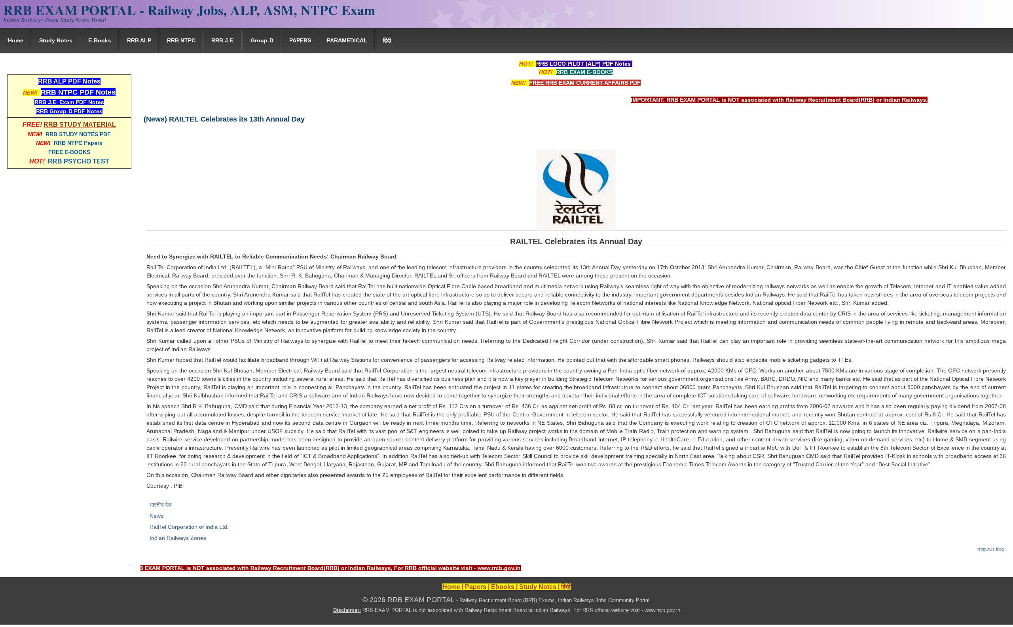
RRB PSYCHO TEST (78, 161)
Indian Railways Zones (178, 538)
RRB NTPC (181, 40)
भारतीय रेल (160, 505)
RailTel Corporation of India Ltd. (189, 527)
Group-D (261, 40)
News (156, 516)
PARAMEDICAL (347, 40)
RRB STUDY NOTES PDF (78, 134)
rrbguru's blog (990, 549)
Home (15, 40)
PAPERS (300, 40)
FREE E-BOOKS (69, 152)
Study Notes (55, 40)
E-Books (99, 40)
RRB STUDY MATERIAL (80, 124)
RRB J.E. (223, 40)
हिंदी (387, 40)
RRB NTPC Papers (78, 143)
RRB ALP (139, 40)
